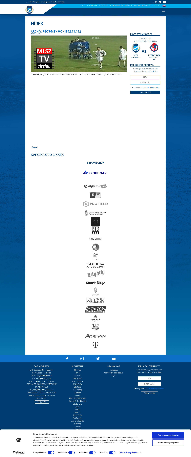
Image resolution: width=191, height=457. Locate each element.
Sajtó (77, 407)
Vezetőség (77, 390)
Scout (77, 410)
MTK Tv (83, 6)
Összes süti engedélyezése (168, 435)
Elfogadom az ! (146, 87)
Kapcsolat (157, 6)
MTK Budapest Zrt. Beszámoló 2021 (42, 393)
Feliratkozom (145, 92)
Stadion (137, 6)
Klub (95, 45)
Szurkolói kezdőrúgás (77, 401)
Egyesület (146, 6)
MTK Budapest (77, 381)
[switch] (71, 452)
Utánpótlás (92, 6)
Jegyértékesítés (116, 6)
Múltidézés (77, 384)
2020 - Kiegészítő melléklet (41, 376)
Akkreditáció (95, 65)
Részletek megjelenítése (129, 453)
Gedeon (77, 393)
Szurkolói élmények (95, 58)
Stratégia (77, 387)
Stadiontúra (77, 404)
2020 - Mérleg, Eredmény (41, 378)
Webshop (128, 6)
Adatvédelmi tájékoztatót (150, 87)
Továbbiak (41, 402)
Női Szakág (103, 6)
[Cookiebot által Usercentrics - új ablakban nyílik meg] (18, 452)
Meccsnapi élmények (77, 398)
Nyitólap (95, 18)
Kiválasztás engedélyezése (168, 443)
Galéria (95, 51)
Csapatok (95, 31)
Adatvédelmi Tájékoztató (113, 373)
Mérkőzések (95, 38)
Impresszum (113, 370)
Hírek (95, 24)
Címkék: (34, 147)
